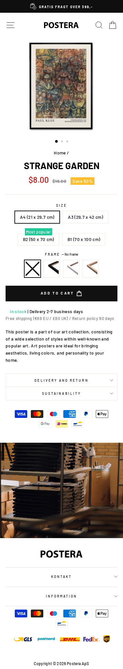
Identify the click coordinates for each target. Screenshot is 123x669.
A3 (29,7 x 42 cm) (85, 217)
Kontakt (61, 577)
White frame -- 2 (71, 268)
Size (61, 205)
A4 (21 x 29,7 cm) (37, 217)
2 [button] (62, 142)
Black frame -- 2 (52, 268)
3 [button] (68, 142)
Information (61, 596)
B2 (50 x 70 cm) (38, 239)
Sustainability (61, 393)
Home (60, 152)
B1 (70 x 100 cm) (84, 239)
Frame (61, 254)
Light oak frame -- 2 (90, 268)
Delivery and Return (61, 380)
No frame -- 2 (32, 268)
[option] (61, 6)
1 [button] (56, 141)
